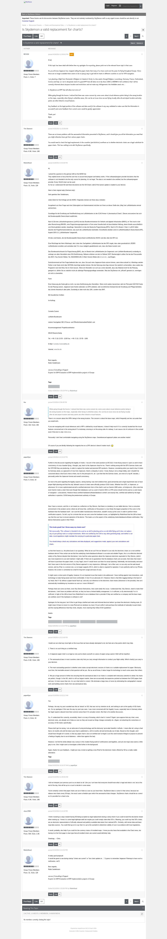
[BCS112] (28, 63)
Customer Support (28, 21)
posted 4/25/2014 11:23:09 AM (58, 129)
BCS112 (26, 54)
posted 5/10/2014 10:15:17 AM (58, 695)
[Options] (141, 54)
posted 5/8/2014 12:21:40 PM (58, 637)
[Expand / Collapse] (143, 908)
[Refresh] (142, 914)
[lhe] (28, 411)
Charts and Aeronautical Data (54, 25)
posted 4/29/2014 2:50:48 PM (58, 163)
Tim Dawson (28, 129)
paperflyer (27, 457)
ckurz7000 (27, 811)
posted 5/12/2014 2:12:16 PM (58, 811)
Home (24, 25)
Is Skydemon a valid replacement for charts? (81, 25)
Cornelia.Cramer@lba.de (61, 344)
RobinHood (28, 163)
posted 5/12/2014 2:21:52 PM (58, 850)
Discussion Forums (35, 25)
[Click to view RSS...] (61, 43)
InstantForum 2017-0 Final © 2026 (87, 928)
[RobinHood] (28, 172)
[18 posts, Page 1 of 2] (143, 36)
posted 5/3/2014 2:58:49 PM (57, 402)
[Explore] (120, 5)
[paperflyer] (28, 466)
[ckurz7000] (28, 820)
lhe (25, 402)
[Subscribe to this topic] (143, 29)
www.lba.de (57, 349)
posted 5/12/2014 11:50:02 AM (58, 777)
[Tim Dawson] (28, 138)
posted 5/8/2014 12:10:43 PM (58, 457)
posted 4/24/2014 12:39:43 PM (58, 54)
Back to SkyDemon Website (31, 14)
